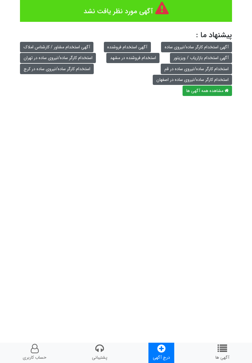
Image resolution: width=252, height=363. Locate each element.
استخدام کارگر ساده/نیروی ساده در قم (196, 69)
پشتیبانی (99, 357)
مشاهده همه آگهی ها (205, 90)
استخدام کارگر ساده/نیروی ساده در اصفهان (192, 79)
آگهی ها (222, 357)
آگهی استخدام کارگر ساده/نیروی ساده (197, 47)
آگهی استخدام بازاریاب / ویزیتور (201, 57)
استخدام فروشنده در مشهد (133, 57)
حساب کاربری (34, 357)
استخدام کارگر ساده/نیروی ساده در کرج (57, 69)
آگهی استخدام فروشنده (127, 47)
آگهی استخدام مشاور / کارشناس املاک (57, 47)
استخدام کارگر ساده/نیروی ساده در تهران (58, 57)
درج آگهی (161, 357)
